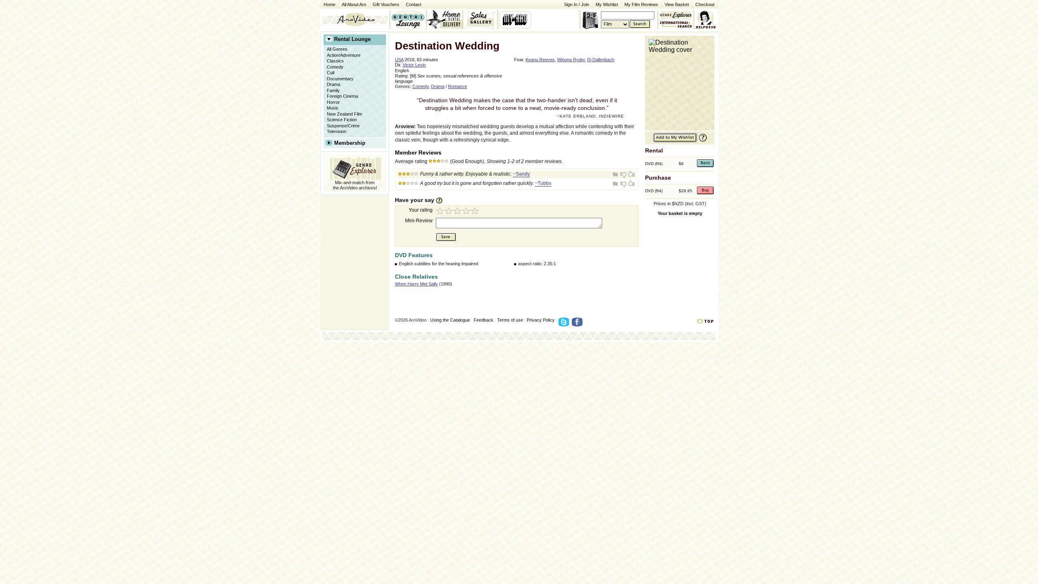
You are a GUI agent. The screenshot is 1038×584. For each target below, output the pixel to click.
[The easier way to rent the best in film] (444, 19)
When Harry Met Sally (416, 283)
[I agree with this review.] (631, 175)
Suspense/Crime (343, 125)
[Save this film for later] (675, 141)
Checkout (704, 4)
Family (333, 90)
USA (399, 59)
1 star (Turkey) (440, 212)
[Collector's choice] (480, 19)
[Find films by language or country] (676, 24)
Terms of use (510, 320)
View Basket (675, 4)
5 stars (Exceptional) (476, 212)
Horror (333, 102)
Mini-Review (419, 220)
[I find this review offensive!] (616, 175)
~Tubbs (543, 183)
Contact (412, 4)
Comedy (335, 66)
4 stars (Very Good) (467, 212)
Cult (331, 72)
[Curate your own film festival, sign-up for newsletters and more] (516, 19)
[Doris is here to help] (706, 19)
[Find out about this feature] (702, 141)
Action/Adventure (343, 55)
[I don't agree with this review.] (623, 175)
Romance (457, 86)
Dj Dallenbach (600, 59)
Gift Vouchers (386, 4)
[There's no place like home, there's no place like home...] (355, 19)
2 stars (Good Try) (449, 212)
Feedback (483, 320)
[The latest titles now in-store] (408, 19)
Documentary (340, 78)
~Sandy (521, 174)
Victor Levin (414, 64)
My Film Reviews (641, 4)
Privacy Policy (541, 320)
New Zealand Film (344, 114)
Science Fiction (342, 119)
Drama (333, 84)
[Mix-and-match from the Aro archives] (676, 14)
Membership (349, 143)
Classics (335, 60)
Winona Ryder (571, 59)
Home (329, 4)
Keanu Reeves (540, 59)
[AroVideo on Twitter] (565, 324)
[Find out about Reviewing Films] (441, 200)
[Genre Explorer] (355, 167)
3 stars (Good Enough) (458, 212)
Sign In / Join (576, 4)
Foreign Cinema (342, 96)
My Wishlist (607, 4)
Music (333, 107)
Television (336, 131)
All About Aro (354, 4)
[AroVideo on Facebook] (578, 324)
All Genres (337, 49)
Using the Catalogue (450, 320)
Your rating (421, 210)
